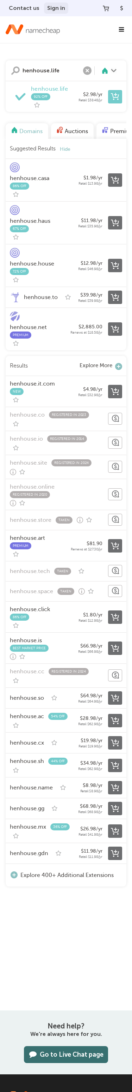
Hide (65, 149)
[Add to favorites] (37, 105)
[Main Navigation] (121, 29)
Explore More (96, 365)
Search (15, 70)
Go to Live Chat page (71, 1054)
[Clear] (87, 70)
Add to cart (115, 96)
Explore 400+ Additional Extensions (67, 875)
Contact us (24, 8)
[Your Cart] (106, 8)
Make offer (115, 419)
